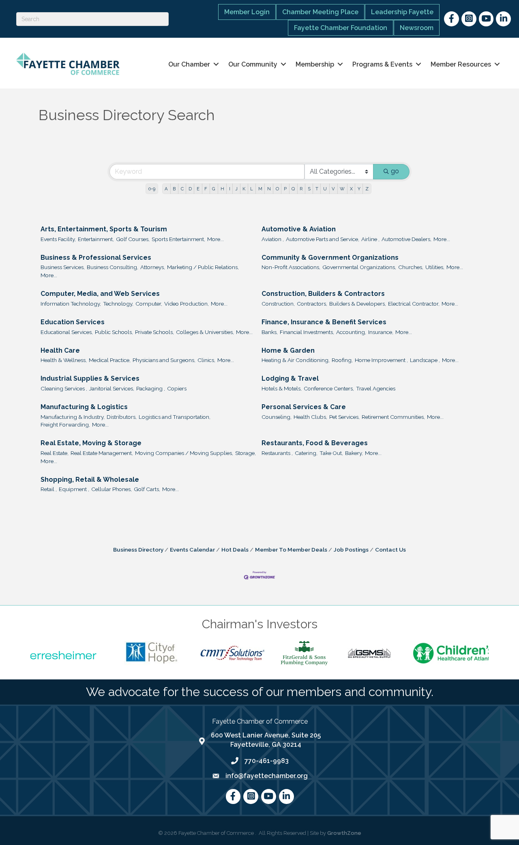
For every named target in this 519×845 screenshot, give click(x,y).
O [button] (277, 189)
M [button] (260, 189)
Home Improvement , (381, 360)
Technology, (118, 303)
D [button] (190, 189)
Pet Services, (344, 417)
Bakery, (354, 453)
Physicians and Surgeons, (164, 360)
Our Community (252, 64)
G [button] (213, 189)
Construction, (278, 303)
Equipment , (74, 489)
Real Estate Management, (102, 453)
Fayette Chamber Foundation (340, 28)
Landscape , (425, 360)
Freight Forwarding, (65, 424)
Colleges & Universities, (205, 332)
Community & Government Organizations (330, 257)
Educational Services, (67, 332)
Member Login (247, 12)
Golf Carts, (147, 489)
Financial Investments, (307, 332)
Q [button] (293, 189)
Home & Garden (288, 350)
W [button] (342, 189)
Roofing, (342, 360)
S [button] (309, 189)
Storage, (245, 453)
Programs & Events (382, 64)
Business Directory (138, 549)
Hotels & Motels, (282, 388)
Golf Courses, (133, 239)
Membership (315, 64)
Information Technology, (71, 303)
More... (215, 239)
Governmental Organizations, (359, 267)
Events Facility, (58, 239)
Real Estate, (55, 453)
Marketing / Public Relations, (203, 267)
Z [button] (367, 189)
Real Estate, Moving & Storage (91, 443)
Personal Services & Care (304, 407)
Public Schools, (114, 332)
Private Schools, (154, 332)
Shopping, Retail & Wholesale (90, 479)
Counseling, (277, 417)
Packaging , (150, 388)
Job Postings (351, 549)
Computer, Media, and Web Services (100, 293)
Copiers (177, 388)
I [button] (229, 189)
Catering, (306, 453)
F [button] (205, 189)
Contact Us (390, 549)
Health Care (60, 350)
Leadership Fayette (402, 12)
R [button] (301, 189)
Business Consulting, (112, 267)
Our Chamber (189, 64)
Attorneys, (152, 267)
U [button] (325, 189)
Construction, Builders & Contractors (323, 293)
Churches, (410, 267)
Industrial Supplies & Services (90, 378)
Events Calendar (192, 549)
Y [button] (359, 189)
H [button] (222, 189)
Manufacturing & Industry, (73, 417)
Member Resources (461, 64)
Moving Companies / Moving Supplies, (184, 453)
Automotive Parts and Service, (322, 239)
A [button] (166, 189)
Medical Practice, (110, 360)
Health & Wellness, (64, 360)
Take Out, (331, 453)
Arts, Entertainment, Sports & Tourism (104, 229)
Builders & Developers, (357, 303)
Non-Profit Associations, (291, 267)
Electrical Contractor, (414, 303)
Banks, (270, 332)
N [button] (269, 189)
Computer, (148, 303)
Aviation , (273, 239)
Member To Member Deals (291, 549)
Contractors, (312, 303)
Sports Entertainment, (178, 239)
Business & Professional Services (96, 257)
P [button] (285, 189)
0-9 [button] (151, 189)
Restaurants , (277, 453)
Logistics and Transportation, (174, 417)
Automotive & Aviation (299, 229)
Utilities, (434, 267)
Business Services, (63, 267)
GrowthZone (344, 833)
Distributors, (122, 417)
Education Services (73, 322)
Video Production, (186, 303)
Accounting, (351, 332)
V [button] (333, 189)
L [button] (251, 189)
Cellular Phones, (111, 489)
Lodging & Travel (290, 378)
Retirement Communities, (393, 417)
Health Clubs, (310, 417)
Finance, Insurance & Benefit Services (324, 322)
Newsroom (416, 28)
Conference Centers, (329, 388)
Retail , (49, 489)
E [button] (198, 189)
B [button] (174, 189)
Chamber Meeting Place (320, 12)
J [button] (236, 189)
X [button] (351, 189)
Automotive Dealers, (406, 239)
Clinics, (206, 360)
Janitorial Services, (111, 388)
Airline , (370, 239)
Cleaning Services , (64, 388)
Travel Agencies (375, 388)
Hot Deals (235, 549)
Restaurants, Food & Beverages (315, 443)
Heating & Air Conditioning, (296, 360)
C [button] (182, 189)
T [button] (316, 189)
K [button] (243, 189)
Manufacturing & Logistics (84, 407)
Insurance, (380, 332)
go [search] (395, 171)
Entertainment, (96, 239)
